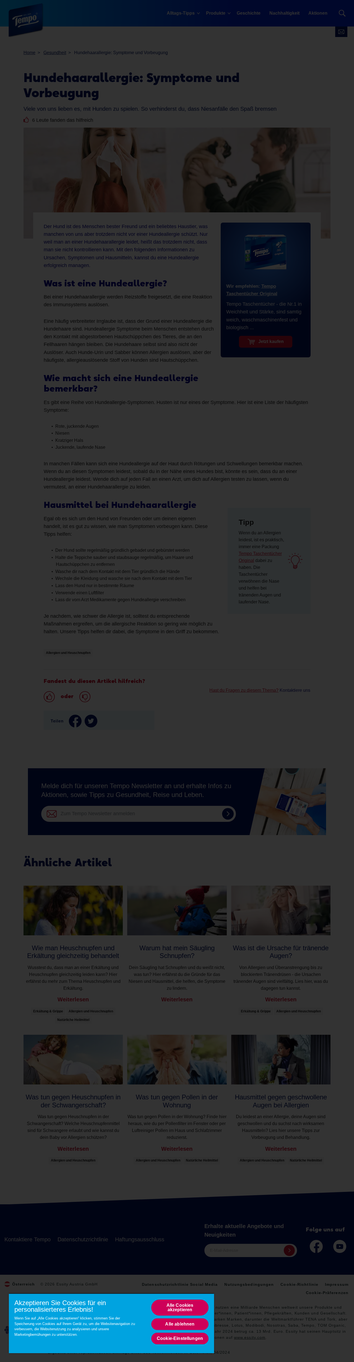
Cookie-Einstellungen (180, 1338)
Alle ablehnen (179, 1324)
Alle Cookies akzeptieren (180, 1307)
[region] (111, 1323)
